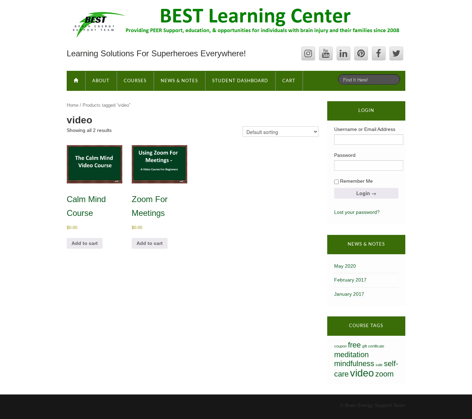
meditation (351, 354)
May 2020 (345, 266)
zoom (384, 374)
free (354, 345)
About (101, 81)
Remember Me (356, 181)
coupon (340, 346)
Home (72, 105)
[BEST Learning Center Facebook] (379, 53)
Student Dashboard (240, 81)
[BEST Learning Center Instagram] (308, 53)
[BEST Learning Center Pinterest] (361, 53)
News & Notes (179, 81)
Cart (288, 81)
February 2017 (350, 280)
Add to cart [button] (85, 243)
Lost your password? (357, 212)
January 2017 (349, 294)
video (362, 373)
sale (379, 365)
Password (345, 155)
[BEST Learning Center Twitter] (396, 53)
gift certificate (373, 346)
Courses (135, 81)
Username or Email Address (364, 129)
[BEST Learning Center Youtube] (326, 53)
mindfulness (354, 363)
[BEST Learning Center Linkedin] (343, 53)
